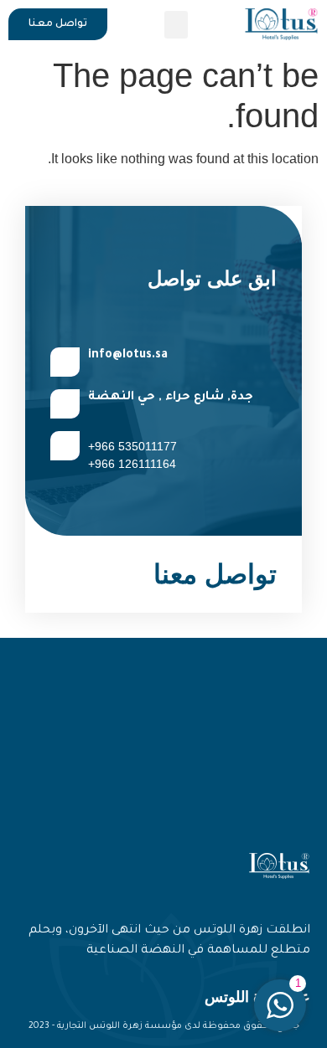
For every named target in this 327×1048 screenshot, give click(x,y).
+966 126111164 (132, 463)
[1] (280, 1014)
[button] (176, 25)
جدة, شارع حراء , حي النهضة (170, 397)
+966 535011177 (132, 446)
